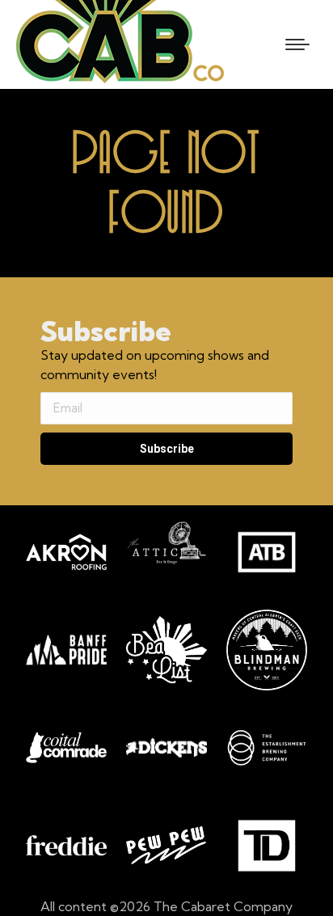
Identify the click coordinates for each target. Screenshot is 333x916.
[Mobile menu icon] (297, 44)
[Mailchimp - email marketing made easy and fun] (129, 496)
